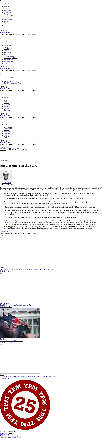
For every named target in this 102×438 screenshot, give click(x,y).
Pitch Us (6, 137)
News (6, 47)
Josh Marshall (6, 183)
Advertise (7, 105)
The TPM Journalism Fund (12, 83)
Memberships (8, 81)
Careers (6, 135)
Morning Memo (9, 56)
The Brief (7, 54)
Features (6, 63)
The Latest (7, 10)
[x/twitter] (5, 33)
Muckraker (7, 52)
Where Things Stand (10, 58)
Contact (6, 103)
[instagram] (7, 33)
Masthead (7, 131)
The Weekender (9, 59)
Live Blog (7, 49)
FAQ (5, 101)
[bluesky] (1, 33)
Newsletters (7, 12)
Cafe (5, 51)
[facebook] (3, 33)
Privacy (6, 108)
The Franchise (8, 61)
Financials (7, 133)
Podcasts (6, 14)
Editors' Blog (8, 45)
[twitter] (5, 435)
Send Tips (3, 150)
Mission (6, 130)
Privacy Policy (16, 437)
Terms (6, 106)
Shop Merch (8, 19)
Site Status (7, 110)
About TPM (8, 128)
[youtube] (9, 33)
